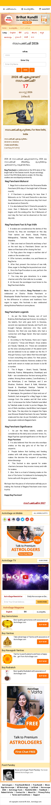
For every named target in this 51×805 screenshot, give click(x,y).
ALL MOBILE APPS (41, 513)
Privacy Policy (44, 792)
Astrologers (7, 785)
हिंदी (25, 612)
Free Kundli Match (22, 785)
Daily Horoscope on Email (37, 596)
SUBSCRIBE (43, 560)
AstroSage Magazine (13, 607)
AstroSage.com (36, 802)
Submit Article (7, 792)
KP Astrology (22, 787)
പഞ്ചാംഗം (9, 9)
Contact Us (21, 792)
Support (36, 795)
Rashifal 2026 (30, 790)
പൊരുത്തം (27, 9)
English (9, 612)
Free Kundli (38, 785)
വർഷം (25, 51)
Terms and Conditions (21, 795)
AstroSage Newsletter (13, 596)
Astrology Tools (16, 790)
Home (4, 28)
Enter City (25, 60)
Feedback (43, 790)
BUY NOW (43, 625)
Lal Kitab (34, 787)
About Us (32, 792)
